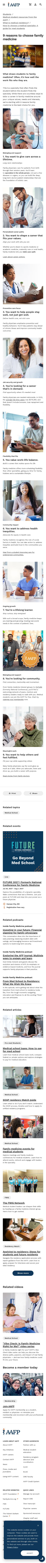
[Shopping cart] (30, 4)
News (5, 1464)
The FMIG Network (14, 1202)
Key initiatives (8, 1450)
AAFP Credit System (31, 1481)
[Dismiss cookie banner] (38, 1525)
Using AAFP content (11, 1476)
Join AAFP (8, 1406)
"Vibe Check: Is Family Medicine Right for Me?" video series (21, 1345)
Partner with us (29, 1445)
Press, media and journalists (10, 1470)
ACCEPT (30, 1553)
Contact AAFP (8, 1459)
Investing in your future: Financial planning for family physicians (22, 931)
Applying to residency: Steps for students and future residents (21, 1253)
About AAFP (7, 1445)
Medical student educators (29, 1451)
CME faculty (28, 1477)
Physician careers (30, 1508)
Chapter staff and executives (30, 1519)
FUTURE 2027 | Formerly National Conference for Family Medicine (22, 883)
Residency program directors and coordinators (30, 1459)
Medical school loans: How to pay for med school (22, 1050)
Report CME (28, 1499)
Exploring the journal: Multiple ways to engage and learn (23, 957)
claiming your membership (13, 699)
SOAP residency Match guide (19, 1100)
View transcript (29, 1504)
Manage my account (31, 1494)
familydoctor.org (9, 1499)
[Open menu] (3, 4)
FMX (4, 1504)
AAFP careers (8, 1455)
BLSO (25, 1472)
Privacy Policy (12, 1547)
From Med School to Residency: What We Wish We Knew (21, 982)
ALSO (25, 1467)
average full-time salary (15, 400)
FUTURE (39, 687)
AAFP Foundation (10, 1494)
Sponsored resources (31, 1513)
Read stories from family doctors (16, 776)
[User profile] (35, 4)
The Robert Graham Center (11, 1515)
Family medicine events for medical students (18, 1150)
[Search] (40, 4)
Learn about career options (14, 257)
